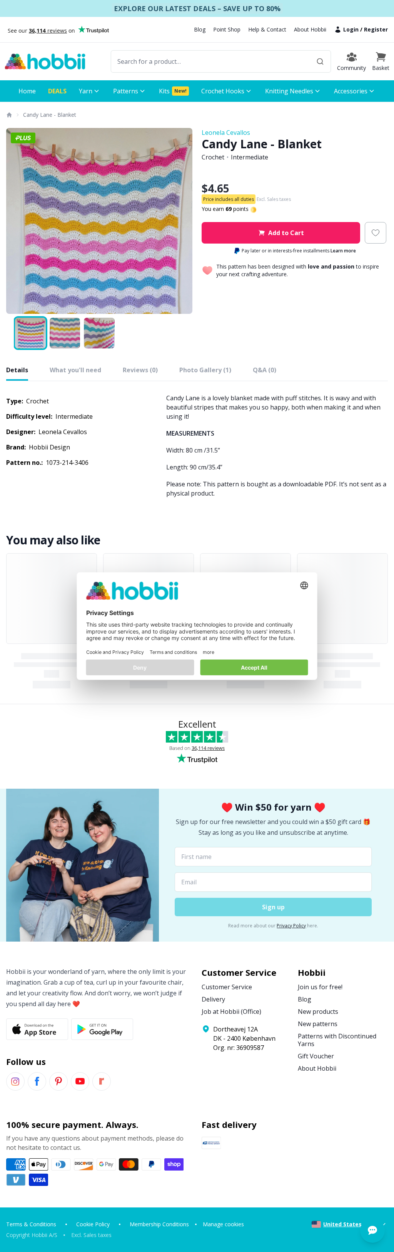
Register (376, 29)
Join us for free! (320, 987)
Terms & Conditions (31, 1224)
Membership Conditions (159, 1224)
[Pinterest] (58, 1081)
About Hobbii (310, 29)
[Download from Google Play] (102, 1029)
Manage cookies (223, 1224)
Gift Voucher (316, 1056)
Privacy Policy (291, 925)
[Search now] (320, 61)
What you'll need (75, 370)
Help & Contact (267, 29)
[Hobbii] (45, 61)
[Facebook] (37, 1081)
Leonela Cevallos (226, 132)
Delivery (213, 999)
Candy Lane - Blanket (49, 114)
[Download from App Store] (37, 1029)
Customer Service (227, 987)
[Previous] (17, 221)
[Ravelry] (101, 1081)
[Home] (9, 115)
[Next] (181, 221)
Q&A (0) (264, 370)
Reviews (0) (140, 370)
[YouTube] (80, 1081)
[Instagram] (15, 1081)
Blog (199, 29)
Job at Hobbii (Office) (231, 1011)
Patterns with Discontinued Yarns (337, 1040)
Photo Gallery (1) (205, 370)
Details (17, 370)
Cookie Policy (93, 1224)
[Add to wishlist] (375, 233)
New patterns (317, 1024)
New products (318, 1011)
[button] (380, 61)
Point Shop (226, 29)
